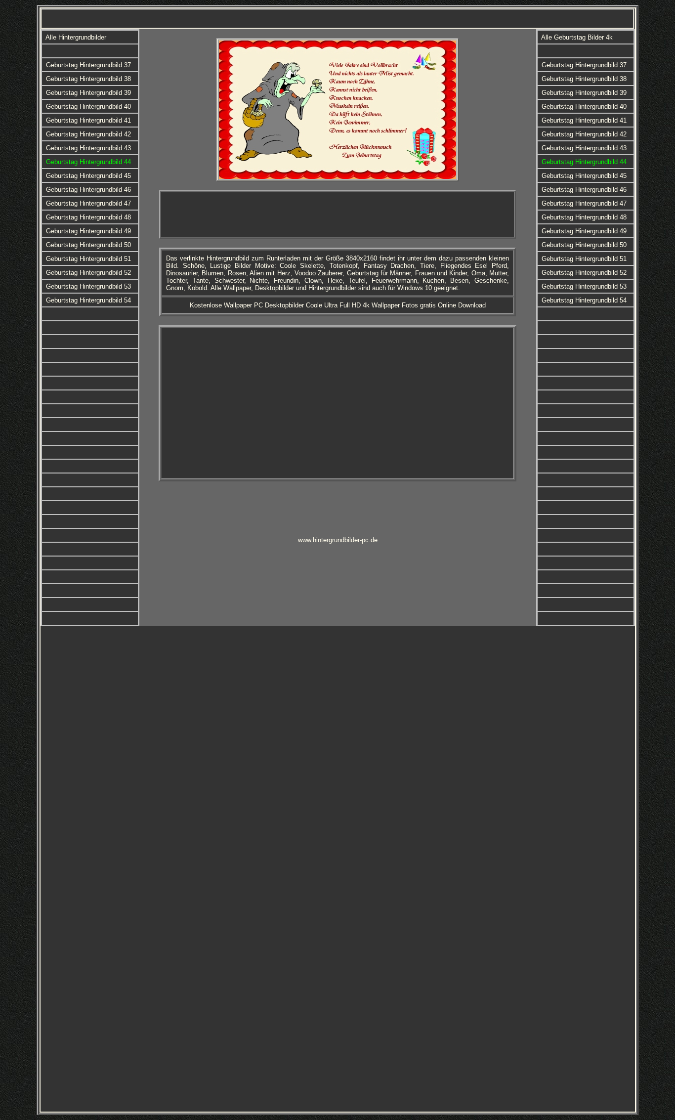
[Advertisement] (337, 214)
